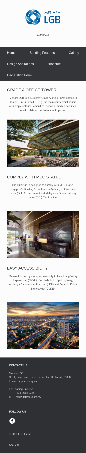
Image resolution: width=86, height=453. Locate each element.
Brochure (54, 64)
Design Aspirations (20, 64)
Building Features (42, 52)
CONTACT (43, 34)
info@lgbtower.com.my (28, 396)
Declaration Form (19, 75)
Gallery (74, 52)
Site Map (14, 444)
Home (11, 52)
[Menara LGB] (43, 17)
